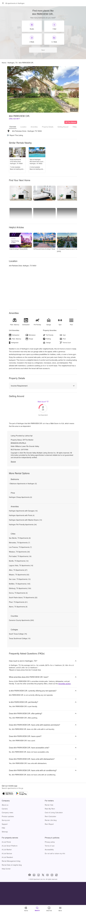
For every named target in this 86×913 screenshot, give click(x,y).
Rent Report (49, 824)
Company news (7, 812)
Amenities (34, 127)
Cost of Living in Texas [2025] (18, 249)
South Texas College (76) (18, 634)
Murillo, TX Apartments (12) (19, 561)
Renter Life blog (51, 820)
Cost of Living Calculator (54, 812)
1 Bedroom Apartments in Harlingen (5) (23, 483)
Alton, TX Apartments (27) (18, 570)
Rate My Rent (50, 809)
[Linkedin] (34, 875)
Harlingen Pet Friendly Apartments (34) (23, 524)
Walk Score (42, 401)
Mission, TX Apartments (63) (19, 574)
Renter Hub (49, 805)
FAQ (3, 828)
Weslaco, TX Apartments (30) (19, 552)
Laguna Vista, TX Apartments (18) (21, 565)
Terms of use (49, 846)
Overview (12, 127)
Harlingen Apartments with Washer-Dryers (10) (25, 520)
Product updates (8, 816)
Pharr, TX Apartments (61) (18, 602)
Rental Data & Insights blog (12, 865)
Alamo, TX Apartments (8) (18, 606)
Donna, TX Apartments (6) (18, 593)
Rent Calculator (50, 816)
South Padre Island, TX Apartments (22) (23, 597)
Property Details (47, 127)
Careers (5, 809)
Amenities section (64, 683)
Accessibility (49, 849)
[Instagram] (52, 875)
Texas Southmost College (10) (19, 638)
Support (5, 824)
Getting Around (63, 127)
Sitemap (5, 832)
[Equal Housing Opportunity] (29, 875)
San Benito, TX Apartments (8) (20, 538)
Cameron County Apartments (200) (21, 620)
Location (23, 127)
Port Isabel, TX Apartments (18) (20, 556)
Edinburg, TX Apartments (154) (20, 588)
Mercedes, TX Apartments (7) (19, 542)
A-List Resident (7, 857)
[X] (43, 875)
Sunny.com (6, 820)
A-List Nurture (7, 853)
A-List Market (7, 849)
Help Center (6, 869)
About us (5, 805)
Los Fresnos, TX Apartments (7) (20, 547)
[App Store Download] (8, 793)
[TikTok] (56, 875)
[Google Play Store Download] (21, 793)
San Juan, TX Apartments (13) (20, 579)
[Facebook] (38, 875)
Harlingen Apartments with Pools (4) (21, 515)
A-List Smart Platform (9, 846)
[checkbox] (32, 26)
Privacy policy (50, 842)
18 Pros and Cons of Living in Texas (44, 249)
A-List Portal (6, 842)
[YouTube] (47, 875)
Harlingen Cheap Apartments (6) (20, 497)
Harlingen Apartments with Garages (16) (23, 511)
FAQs (75, 127)
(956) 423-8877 (14, 119)
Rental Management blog (11, 861)
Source (13, 461)
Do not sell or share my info (55, 853)
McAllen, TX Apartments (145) (19, 584)
